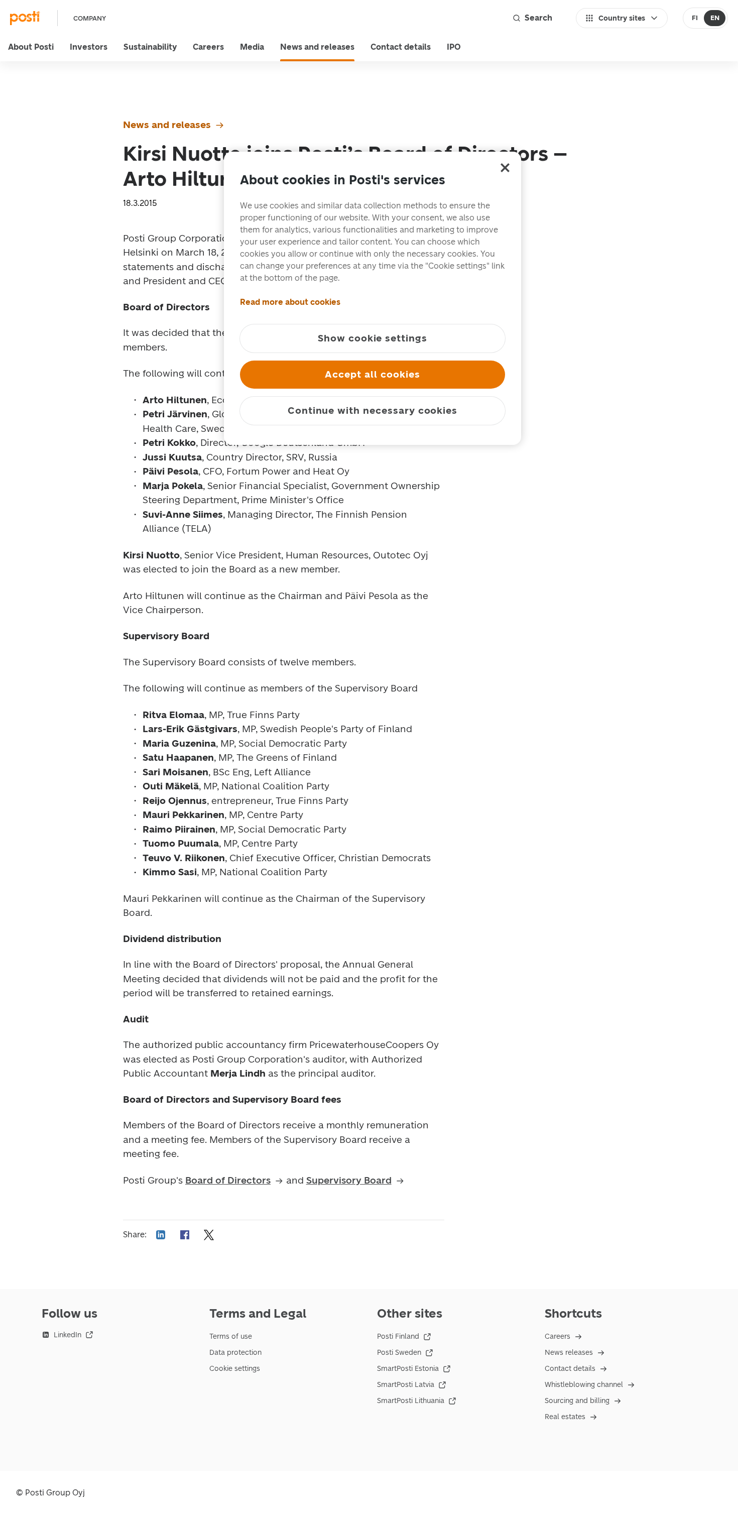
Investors (88, 47)
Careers (208, 47)
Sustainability (150, 47)
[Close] (505, 168)
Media (252, 47)
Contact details (401, 47)
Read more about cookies (290, 302)
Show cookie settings (372, 338)
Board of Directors (228, 1180)
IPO (454, 47)
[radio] (694, 18)
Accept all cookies (372, 374)
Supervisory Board (349, 1180)
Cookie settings (234, 1368)
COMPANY (89, 18)
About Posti (31, 47)
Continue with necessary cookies (372, 410)
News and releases (317, 47)
